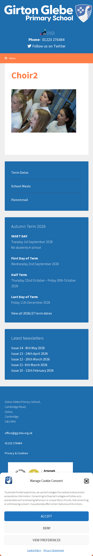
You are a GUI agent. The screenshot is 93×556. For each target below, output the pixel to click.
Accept (46, 516)
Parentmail (19, 200)
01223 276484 (52, 39)
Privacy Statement (53, 550)
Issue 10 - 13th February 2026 (32, 370)
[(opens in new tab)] (47, 34)
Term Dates (20, 172)
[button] (86, 481)
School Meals (21, 186)
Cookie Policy (34, 550)
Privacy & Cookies (16, 453)
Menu (12, 58)
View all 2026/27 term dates (31, 313)
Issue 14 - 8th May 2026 (28, 348)
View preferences (47, 540)
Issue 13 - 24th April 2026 (29, 353)
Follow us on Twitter (48, 46)
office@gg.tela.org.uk (18, 433)
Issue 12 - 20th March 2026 (30, 359)
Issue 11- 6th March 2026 (29, 365)
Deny (46, 528)
